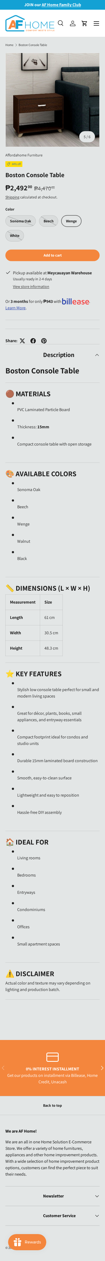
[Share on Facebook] (33, 340)
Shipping (12, 197)
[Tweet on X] (22, 340)
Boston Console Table (33, 45)
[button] (84, 23)
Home (9, 45)
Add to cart (53, 255)
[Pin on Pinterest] (43, 340)
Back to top (52, 1105)
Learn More (15, 308)
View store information (31, 286)
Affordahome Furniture (24, 155)
